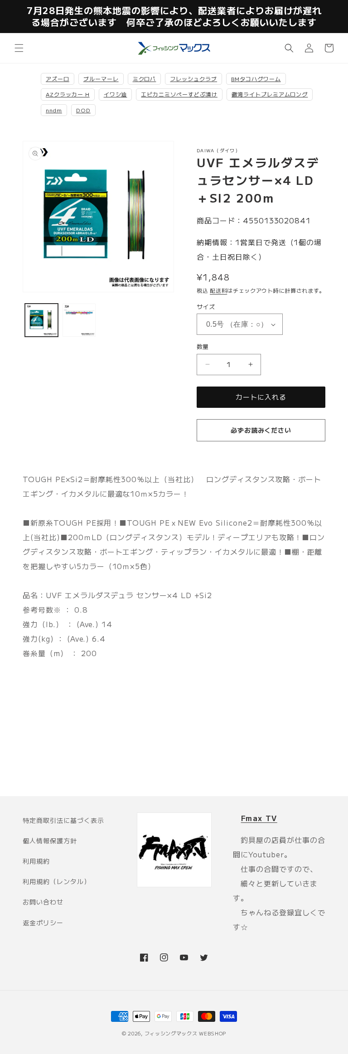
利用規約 (36, 860)
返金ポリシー (43, 922)
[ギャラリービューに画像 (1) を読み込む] (41, 320)
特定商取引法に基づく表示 (63, 820)
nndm (54, 110)
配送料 (218, 290)
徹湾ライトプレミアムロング (270, 94)
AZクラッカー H (68, 94)
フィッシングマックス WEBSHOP (186, 1033)
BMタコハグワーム (256, 78)
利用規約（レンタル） (57, 881)
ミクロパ (144, 78)
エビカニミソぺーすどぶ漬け (179, 94)
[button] (19, 48)
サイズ (206, 306)
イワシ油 (115, 94)
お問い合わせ (43, 901)
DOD (83, 110)
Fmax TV (259, 817)
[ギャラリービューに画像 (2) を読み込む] (79, 320)
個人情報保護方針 (50, 840)
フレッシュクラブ (193, 78)
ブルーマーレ (101, 78)
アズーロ (57, 78)
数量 (203, 346)
